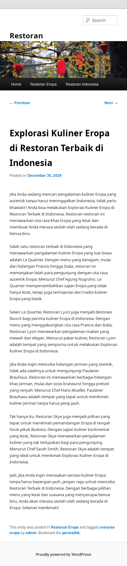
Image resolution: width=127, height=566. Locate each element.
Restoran (26, 35)
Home (16, 84)
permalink (71, 532)
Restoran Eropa (43, 84)
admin (31, 532)
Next (110, 102)
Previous (20, 102)
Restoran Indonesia (82, 84)
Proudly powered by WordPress (63, 554)
